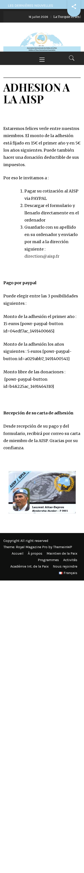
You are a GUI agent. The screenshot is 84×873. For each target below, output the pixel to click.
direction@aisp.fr (41, 256)
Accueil (18, 553)
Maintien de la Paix (62, 553)
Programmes (48, 560)
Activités (70, 560)
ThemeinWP (62, 547)
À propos (35, 553)
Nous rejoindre (65, 566)
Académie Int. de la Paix (29, 566)
